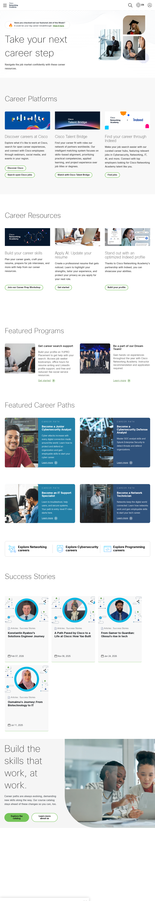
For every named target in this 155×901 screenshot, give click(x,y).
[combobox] (140, 5)
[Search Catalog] (130, 5)
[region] (44, 892)
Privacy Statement (13, 895)
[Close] (85, 886)
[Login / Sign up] (149, 5)
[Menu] (5, 5)
